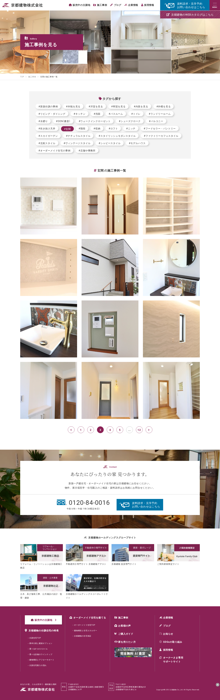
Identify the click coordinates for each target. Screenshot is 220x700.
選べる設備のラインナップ (40, 654)
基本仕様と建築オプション (40, 643)
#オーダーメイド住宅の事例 (54, 150)
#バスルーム (116, 113)
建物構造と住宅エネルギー (85, 630)
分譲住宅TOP (35, 637)
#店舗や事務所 (87, 150)
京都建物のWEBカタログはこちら (192, 14)
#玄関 (67, 129)
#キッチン (79, 113)
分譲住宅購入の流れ (38, 665)
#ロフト (113, 128)
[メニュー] (215, 5)
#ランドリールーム (160, 113)
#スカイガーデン (48, 135)
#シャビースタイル (109, 143)
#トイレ (136, 113)
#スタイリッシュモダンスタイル (117, 135)
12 (139, 430)
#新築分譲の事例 (48, 106)
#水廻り (43, 121)
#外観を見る (73, 106)
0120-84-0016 (89, 502)
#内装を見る (141, 106)
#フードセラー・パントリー (160, 128)
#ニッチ (130, 128)
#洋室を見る (96, 106)
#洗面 (97, 113)
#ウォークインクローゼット (95, 121)
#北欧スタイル (46, 143)
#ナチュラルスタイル (78, 135)
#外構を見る (163, 106)
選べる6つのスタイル (38, 648)
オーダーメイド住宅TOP (84, 625)
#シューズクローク (130, 121)
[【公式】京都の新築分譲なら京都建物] (22, 5)
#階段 (82, 128)
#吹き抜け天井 (46, 128)
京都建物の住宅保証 (82, 635)
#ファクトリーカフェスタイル (161, 135)
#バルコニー (156, 121)
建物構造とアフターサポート (41, 659)
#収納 (97, 128)
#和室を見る (118, 106)
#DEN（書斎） (63, 121)
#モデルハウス (137, 143)
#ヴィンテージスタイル (77, 143)
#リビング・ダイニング (51, 113)
